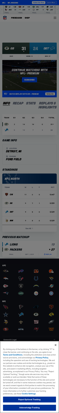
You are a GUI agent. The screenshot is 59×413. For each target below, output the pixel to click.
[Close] (55, 345)
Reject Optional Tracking (29, 399)
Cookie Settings (29, 393)
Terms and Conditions (12, 355)
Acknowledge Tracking (29, 407)
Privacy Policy (42, 357)
